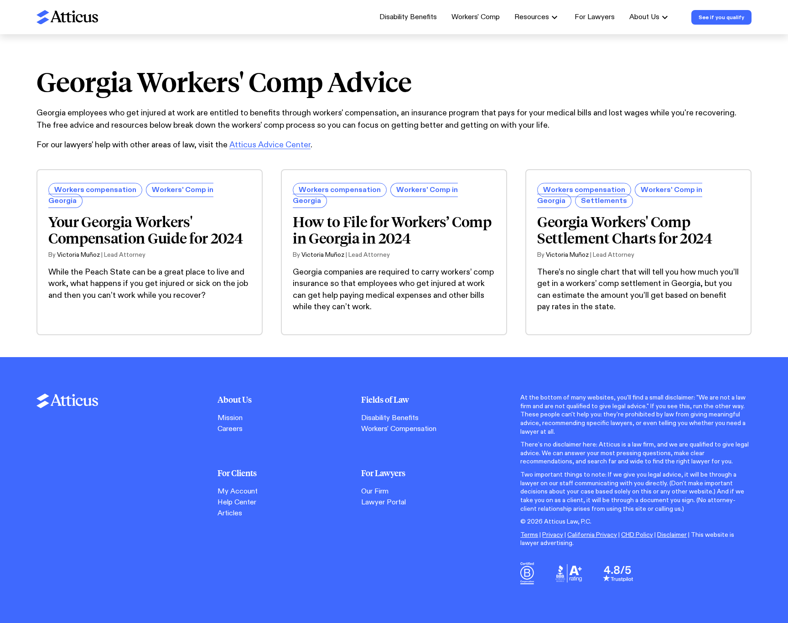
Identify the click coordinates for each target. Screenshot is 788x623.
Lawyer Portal (383, 502)
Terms (529, 534)
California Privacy (592, 534)
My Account (238, 491)
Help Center (237, 502)
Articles (230, 513)
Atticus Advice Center (270, 145)
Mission (230, 418)
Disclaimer (672, 534)
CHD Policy (637, 534)
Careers (230, 429)
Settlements (604, 201)
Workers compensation (95, 190)
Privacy (552, 534)
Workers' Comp (475, 17)
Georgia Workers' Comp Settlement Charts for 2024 (624, 230)
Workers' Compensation (398, 429)
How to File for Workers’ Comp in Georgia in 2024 (392, 230)
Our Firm (375, 491)
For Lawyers (595, 17)
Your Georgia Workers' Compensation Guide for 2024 (145, 230)
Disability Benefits (408, 17)
